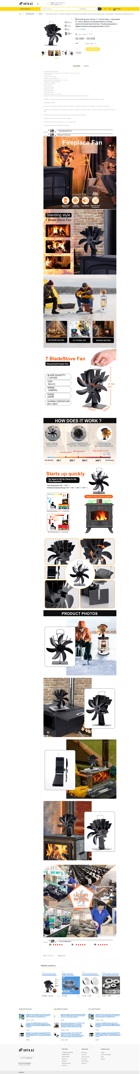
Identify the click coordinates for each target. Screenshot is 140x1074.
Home (20, 13)
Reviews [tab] (86, 66)
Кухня (40, 13)
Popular (102, 1052)
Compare (91, 34)
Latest (102, 1056)
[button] (71, 18)
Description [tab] (76, 66)
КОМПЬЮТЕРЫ (65, 1054)
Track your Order (85, 1056)
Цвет (77, 43)
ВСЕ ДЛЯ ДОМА (30, 13)
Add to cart (78, 996)
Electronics (64, 1059)
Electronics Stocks (66, 1063)
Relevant (103, 1059)
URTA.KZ (22, 1072)
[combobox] (59, 8)
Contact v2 (84, 1054)
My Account (84, 1052)
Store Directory (84, 1061)
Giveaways (64, 1065)
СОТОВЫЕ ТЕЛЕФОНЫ (67, 1052)
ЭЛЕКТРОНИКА (65, 1056)
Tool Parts (64, 1061)
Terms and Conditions (106, 1054)
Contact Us (84, 1063)
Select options (58, 996)
